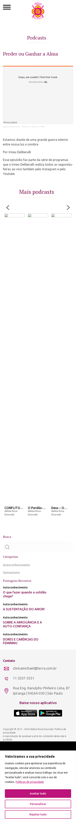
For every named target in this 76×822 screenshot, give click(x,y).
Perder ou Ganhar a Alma (33, 127)
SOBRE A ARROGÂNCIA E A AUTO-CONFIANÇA (22, 624)
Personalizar (38, 804)
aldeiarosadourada (11, 127)
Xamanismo (11, 572)
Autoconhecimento (16, 565)
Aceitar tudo (38, 793)
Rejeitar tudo (38, 814)
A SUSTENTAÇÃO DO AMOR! (24, 609)
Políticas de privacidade (30, 781)
